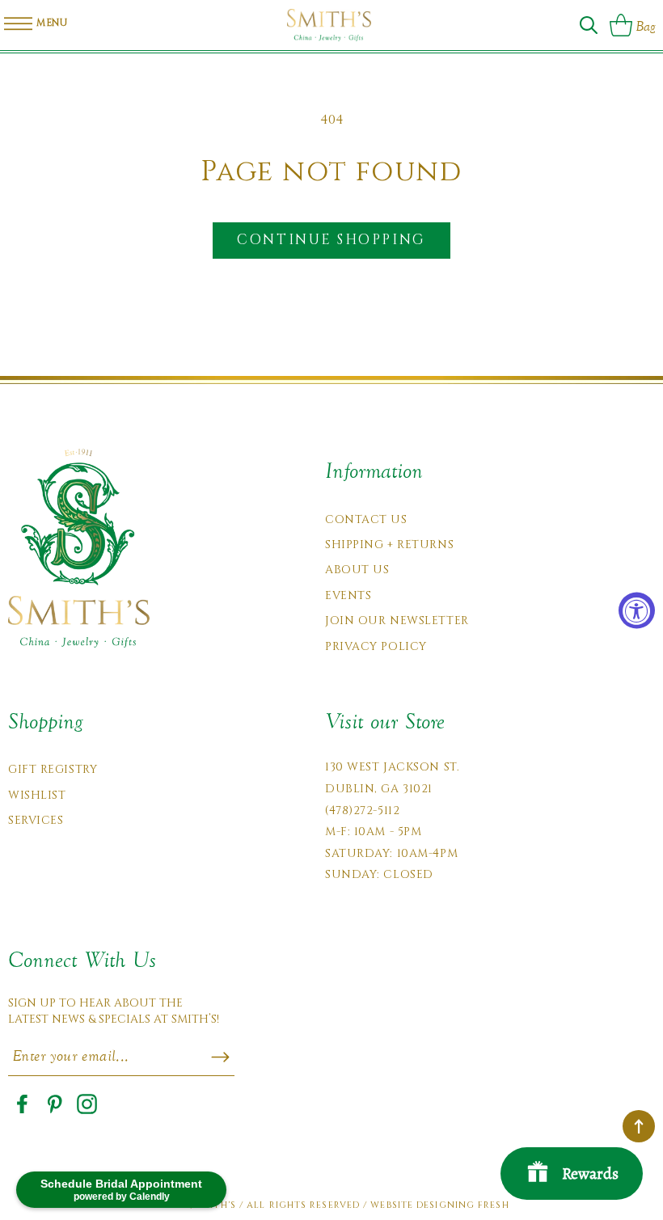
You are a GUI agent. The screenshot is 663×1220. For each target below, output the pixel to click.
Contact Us (366, 519)
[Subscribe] (220, 1057)
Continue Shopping (331, 239)
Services (35, 820)
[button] (589, 25)
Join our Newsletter (397, 620)
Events (348, 595)
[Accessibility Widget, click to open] (637, 610)
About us (357, 569)
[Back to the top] (639, 1126)
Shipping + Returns (389, 544)
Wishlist (36, 795)
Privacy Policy (376, 646)
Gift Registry (52, 769)
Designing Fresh (462, 1205)
